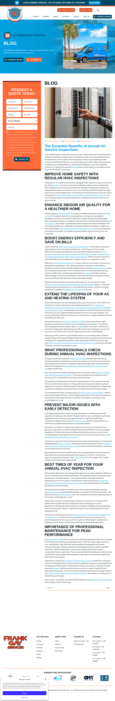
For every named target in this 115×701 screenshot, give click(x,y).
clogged (89, 273)
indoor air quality (64, 213)
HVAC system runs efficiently (63, 263)
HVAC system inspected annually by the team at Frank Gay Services (81, 195)
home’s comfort (65, 444)
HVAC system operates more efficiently (73, 247)
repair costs (78, 457)
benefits (75, 167)
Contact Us (79, 637)
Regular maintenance (53, 539)
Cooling (35, 16)
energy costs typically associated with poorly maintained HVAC (70, 284)
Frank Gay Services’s (78, 359)
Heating (76, 16)
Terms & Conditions (16, 155)
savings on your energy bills (74, 289)
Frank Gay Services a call (101, 580)
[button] (45, 679)
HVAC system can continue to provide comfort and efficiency (71, 343)
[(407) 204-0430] (98, 10)
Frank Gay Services (99, 268)
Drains (55, 16)
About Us (86, 16)
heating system (66, 494)
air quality (55, 568)
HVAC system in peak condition (92, 393)
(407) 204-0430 (106, 10)
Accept (24, 693)
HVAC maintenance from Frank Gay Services (75, 228)
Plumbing (46, 16)
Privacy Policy (24, 697)
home (57, 183)
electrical (56, 185)
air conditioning (54, 492)
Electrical (65, 16)
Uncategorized (85, 141)
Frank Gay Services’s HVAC (74, 321)
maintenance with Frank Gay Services (78, 561)
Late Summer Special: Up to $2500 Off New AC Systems (54, 3)
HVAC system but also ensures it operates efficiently (68, 573)
